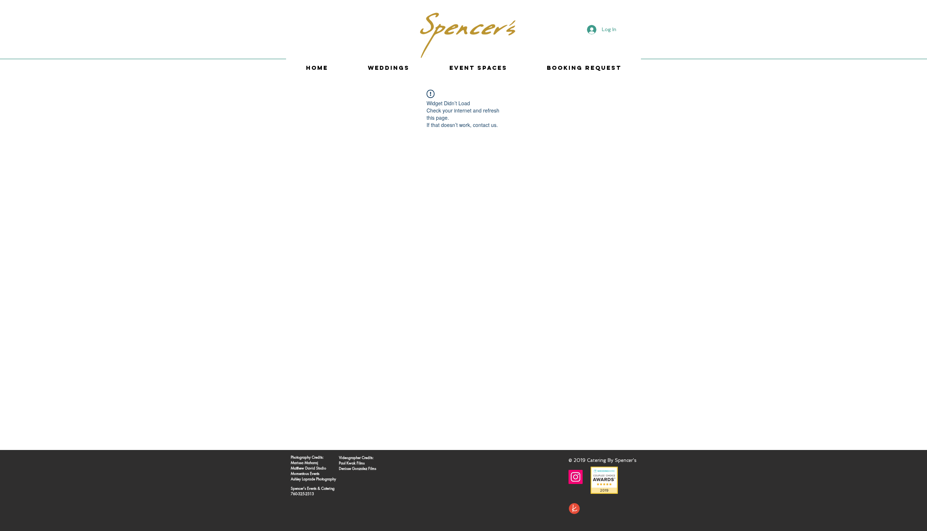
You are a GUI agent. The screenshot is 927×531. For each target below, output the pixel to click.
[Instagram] (576, 477)
